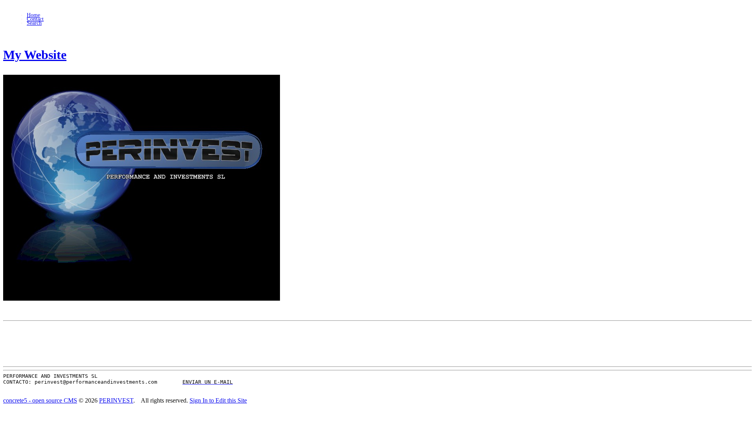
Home (33, 15)
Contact (35, 19)
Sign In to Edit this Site (218, 400)
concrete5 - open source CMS (40, 400)
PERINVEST (116, 400)
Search (34, 23)
